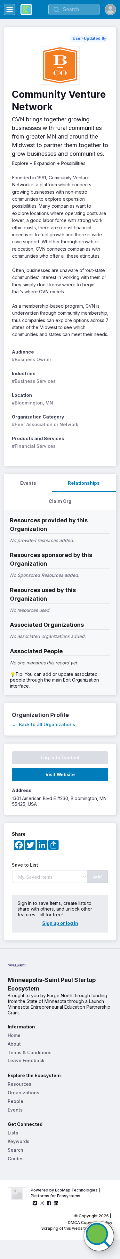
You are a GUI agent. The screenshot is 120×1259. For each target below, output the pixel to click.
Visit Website (60, 774)
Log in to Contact (60, 757)
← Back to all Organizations (43, 724)
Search (15, 1150)
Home (14, 1035)
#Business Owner (31, 359)
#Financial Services (34, 446)
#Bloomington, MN (32, 402)
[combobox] (74, 9)
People (15, 1101)
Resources (19, 1084)
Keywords (18, 1141)
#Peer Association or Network (45, 424)
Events (15, 1109)
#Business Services (34, 381)
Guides (16, 1158)
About (14, 1044)
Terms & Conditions (30, 1052)
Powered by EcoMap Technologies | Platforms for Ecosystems (66, 1193)
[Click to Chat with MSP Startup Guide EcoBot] (99, 1236)
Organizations (23, 1092)
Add (97, 876)
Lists (13, 1132)
